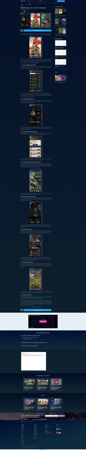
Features (35, 424)
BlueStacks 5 (23, 427)
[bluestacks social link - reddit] (58, 429)
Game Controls (35, 425)
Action (22, 436)
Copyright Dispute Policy (27, 447)
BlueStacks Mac (23, 426)
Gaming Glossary (47, 433)
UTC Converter (35, 438)
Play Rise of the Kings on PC (36, 168)
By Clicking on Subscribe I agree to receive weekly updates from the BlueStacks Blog (53, 417)
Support (57, 424)
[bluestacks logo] (23, 1)
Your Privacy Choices (43, 449)
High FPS (35, 436)
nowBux (22, 430)
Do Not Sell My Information (34, 447)
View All (60, 69)
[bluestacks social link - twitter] (61, 429)
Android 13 (23, 431)
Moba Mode (35, 427)
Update (57, 425)
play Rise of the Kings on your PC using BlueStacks (43, 296)
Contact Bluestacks (47, 427)
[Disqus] (33, 361)
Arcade (22, 438)
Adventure (23, 437)
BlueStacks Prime (23, 425)
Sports (22, 442)
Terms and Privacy (23, 447)
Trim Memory (35, 434)
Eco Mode (35, 430)
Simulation (23, 441)
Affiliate (46, 426)
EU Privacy (31, 447)
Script (34, 435)
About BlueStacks (47, 425)
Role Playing (23, 440)
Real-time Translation (36, 431)
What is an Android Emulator (48, 432)
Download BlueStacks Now (36, 306)
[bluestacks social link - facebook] (59, 429)
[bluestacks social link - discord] (56, 429)
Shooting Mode (35, 426)
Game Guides (56, 34)
